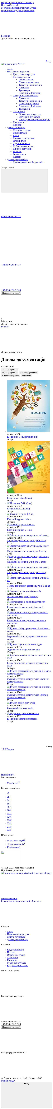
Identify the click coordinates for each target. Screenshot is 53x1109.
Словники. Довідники (30, 93)
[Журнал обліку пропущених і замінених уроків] (29, 629)
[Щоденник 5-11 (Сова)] (29, 503)
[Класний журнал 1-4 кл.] (29, 514)
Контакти (25, 8)
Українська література (30, 114)
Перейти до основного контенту (17, 2)
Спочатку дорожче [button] (10, 376)
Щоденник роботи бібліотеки (22, 719)
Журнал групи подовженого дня (23, 649)
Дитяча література (16, 127)
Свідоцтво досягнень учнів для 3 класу (26, 562)
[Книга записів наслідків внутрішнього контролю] (29, 613)
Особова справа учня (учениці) (22, 596)
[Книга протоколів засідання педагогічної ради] (29, 656)
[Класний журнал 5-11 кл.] (29, 524)
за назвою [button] (26, 376)
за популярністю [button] (9, 372)
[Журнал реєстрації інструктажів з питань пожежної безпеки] (29, 688)
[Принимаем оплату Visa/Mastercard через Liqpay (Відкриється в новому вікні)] (26, 873)
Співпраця (15, 8)
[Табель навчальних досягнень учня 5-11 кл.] (29, 579)
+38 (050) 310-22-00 (11, 290)
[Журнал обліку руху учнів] (29, 703)
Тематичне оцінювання (30, 85)
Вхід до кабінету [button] (15, 949)
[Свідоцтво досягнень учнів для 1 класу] (29, 535)
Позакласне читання (29, 82)
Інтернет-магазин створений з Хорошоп (21, 901)
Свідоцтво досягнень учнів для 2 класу (26, 551)
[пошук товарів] (24, 180)
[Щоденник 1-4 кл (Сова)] (29, 467)
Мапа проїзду (8, 1080)
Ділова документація (17, 159)
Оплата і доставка (9, 6)
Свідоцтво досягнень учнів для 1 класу (26, 540)
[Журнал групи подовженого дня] (29, 644)
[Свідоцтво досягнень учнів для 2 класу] (29, 546)
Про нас (5, 5)
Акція (10, 69)
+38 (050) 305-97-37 (11, 216)
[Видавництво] (10, 865)
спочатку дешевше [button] (28, 372)
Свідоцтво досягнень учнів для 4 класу (26, 572)
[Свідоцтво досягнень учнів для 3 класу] (29, 556)
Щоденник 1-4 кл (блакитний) (22, 436)
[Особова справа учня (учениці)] (29, 591)
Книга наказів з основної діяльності (25, 607)
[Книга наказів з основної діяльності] (29, 601)
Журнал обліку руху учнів (20, 708)
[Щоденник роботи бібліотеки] (29, 713)
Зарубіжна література (29, 117)
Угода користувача (16, 963)
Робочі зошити (26, 79)
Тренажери (24, 90)
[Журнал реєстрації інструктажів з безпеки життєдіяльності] (29, 672)
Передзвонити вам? (11, 293)
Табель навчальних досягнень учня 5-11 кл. (28, 586)
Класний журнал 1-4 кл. (19, 519)
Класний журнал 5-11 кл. (19, 530)
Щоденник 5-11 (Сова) (18, 508)
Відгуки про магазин (23, 10)
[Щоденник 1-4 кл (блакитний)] (29, 406)
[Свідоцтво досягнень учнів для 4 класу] (29, 567)
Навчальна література (18, 71)
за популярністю (9, 369)
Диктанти (24, 87)
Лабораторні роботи (29, 103)
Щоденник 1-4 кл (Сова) (19, 498)
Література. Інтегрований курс (34, 119)
